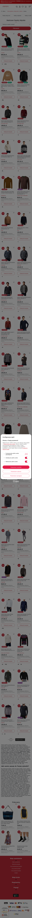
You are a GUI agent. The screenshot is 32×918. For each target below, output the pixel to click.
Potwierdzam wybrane (16, 471)
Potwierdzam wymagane (16, 475)
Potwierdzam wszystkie (16, 467)
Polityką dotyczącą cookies (9, 444)
